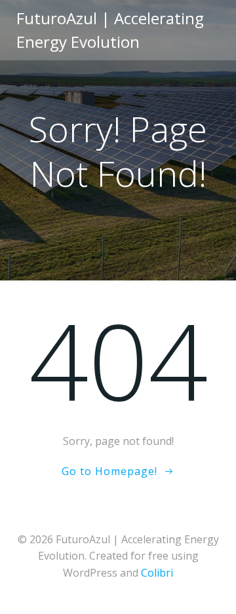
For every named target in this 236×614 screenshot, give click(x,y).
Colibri (157, 573)
